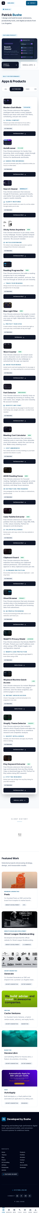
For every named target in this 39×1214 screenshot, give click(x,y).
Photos (4, 1160)
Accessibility (23, 1165)
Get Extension (19, 337)
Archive (4, 1170)
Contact (22, 1160)
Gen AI (22, 1162)
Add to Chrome (19, 665)
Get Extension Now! (19, 133)
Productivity (5, 1167)
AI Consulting (5, 1162)
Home (3, 1152)
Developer (23, 1167)
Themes (4, 1155)
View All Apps (29, 65)
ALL (6, 89)
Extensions (16, 89)
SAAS (27, 89)
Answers (22, 1157)
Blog (3, 1157)
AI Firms (4, 1165)
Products (22, 1152)
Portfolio (22, 1155)
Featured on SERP (11, 1174)
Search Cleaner (10, 65)
